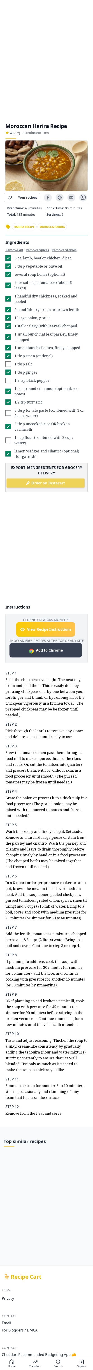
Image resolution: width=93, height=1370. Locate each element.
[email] (71, 197)
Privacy (8, 1298)
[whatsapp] (83, 197)
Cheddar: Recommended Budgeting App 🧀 (39, 1354)
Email (6, 1322)
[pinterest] (60, 197)
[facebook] (48, 197)
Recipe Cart (26, 1276)
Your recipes (27, 197)
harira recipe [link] (24, 227)
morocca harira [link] (52, 227)
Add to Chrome (49, 650)
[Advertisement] (46, 61)
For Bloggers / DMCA (19, 1330)
